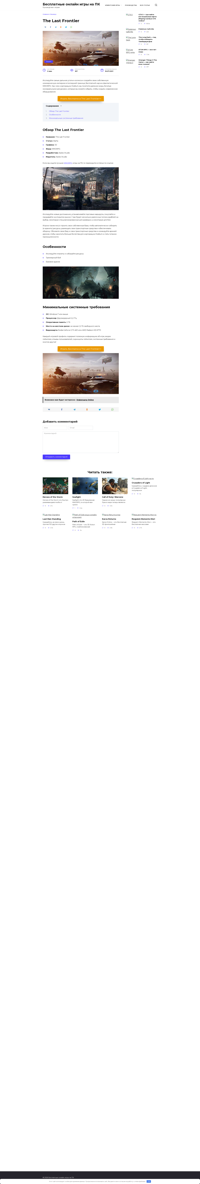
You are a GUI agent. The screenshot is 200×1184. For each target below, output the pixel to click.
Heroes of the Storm (53, 497)
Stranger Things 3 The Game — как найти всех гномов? (148, 62)
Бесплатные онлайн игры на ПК (71, 4)
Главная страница (49, 14)
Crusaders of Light (141, 483)
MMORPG (48, 61)
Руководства (131, 5)
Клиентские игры (112, 5)
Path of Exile (78, 521)
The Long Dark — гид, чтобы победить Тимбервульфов (147, 39)
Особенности (55, 115)
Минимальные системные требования (66, 118)
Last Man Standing (52, 519)
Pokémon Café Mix (146, 29)
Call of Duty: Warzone (112, 497)
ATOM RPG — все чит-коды (148, 51)
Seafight (76, 497)
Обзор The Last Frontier (59, 111)
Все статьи (145, 5)
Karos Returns (109, 519)
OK (149, 1181)
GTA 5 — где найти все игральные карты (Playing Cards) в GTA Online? (148, 18)
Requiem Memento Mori (143, 519)
